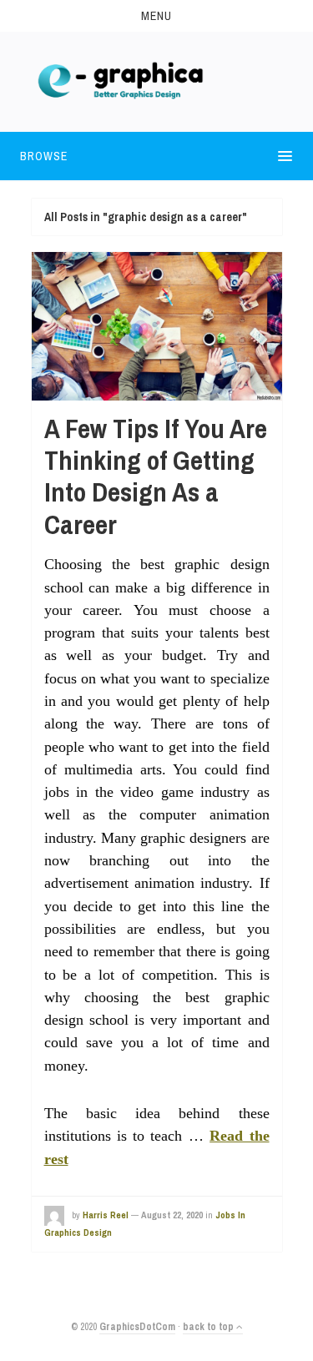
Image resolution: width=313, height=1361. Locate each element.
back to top (209, 1326)
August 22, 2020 (172, 1215)
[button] (156, 16)
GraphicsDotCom (137, 1326)
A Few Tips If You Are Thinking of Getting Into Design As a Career (155, 476)
